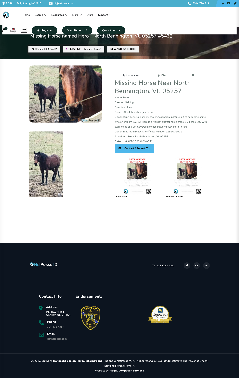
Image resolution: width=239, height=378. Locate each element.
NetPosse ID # (44, 49)
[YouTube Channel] (228, 3)
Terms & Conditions (163, 265)
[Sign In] (24, 30)
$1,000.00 (123, 49)
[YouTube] (196, 265)
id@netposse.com (64, 3)
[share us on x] (235, 3)
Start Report (75, 30)
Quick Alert (109, 30)
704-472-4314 (201, 3)
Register (46, 30)
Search (39, 15)
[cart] (3, 30)
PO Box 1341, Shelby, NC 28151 (24, 3)
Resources (57, 15)
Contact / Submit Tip (137, 148)
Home (26, 15)
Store (90, 15)
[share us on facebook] (223, 3)
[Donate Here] (13, 30)
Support (103, 15)
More (75, 15)
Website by (119, 370)
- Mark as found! (85, 49)
